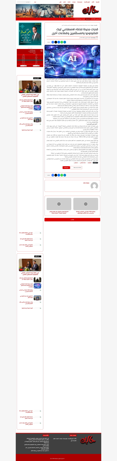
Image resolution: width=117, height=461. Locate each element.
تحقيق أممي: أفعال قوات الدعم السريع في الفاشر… (26, 245)
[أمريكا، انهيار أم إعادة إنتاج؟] (37, 180)
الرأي (60, 2)
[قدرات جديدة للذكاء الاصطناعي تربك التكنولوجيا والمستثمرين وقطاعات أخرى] (37, 107)
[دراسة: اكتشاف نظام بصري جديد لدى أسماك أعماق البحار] (37, 240)
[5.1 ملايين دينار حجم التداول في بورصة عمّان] (37, 119)
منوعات (73, 2)
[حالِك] (90, 10)
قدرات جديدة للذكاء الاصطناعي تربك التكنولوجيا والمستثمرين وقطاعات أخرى (68, 19)
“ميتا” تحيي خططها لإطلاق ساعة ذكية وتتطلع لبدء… (26, 233)
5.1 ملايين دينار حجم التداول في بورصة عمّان (26, 118)
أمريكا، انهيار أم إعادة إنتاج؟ (27, 130)
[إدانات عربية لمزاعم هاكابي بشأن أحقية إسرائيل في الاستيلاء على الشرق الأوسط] (37, 125)
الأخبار (93, 2)
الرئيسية (97, 2)
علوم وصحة (79, 2)
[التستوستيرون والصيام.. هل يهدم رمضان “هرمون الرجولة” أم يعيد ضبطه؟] (37, 101)
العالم (64, 2)
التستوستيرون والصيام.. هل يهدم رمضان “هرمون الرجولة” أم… (26, 100)
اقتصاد (69, 2)
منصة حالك (93, 38)
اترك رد (72, 220)
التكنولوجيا (89, 162)
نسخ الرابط (66, 167)
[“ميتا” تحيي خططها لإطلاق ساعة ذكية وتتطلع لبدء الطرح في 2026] (37, 234)
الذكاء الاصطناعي (82, 162)
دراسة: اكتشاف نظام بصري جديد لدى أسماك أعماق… (26, 239)
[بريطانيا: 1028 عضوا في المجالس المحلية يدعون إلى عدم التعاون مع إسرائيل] (37, 113)
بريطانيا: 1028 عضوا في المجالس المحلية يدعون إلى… (26, 112)
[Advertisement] (109, 20)
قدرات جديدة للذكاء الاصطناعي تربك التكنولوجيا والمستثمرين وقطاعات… (26, 107)
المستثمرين (76, 162)
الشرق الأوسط (87, 2)
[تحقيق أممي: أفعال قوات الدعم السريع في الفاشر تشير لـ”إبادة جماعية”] (37, 246)
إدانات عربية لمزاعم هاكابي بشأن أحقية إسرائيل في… (26, 124)
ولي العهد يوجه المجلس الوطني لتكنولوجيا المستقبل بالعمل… (30, 95)
